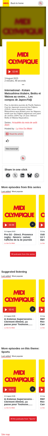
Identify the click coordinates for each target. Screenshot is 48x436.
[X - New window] (15, 175)
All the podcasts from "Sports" (23, 419)
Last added (6, 191)
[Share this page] (23, 84)
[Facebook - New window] (8, 175)
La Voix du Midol (24, 129)
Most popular (17, 191)
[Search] (40, 3)
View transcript (12, 149)
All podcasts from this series (23, 254)
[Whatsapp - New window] (37, 175)
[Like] (7, 141)
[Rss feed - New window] (23, 158)
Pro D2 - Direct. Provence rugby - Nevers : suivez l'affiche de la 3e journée (18, 237)
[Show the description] (32, 224)
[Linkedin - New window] (22, 175)
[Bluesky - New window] (30, 175)
